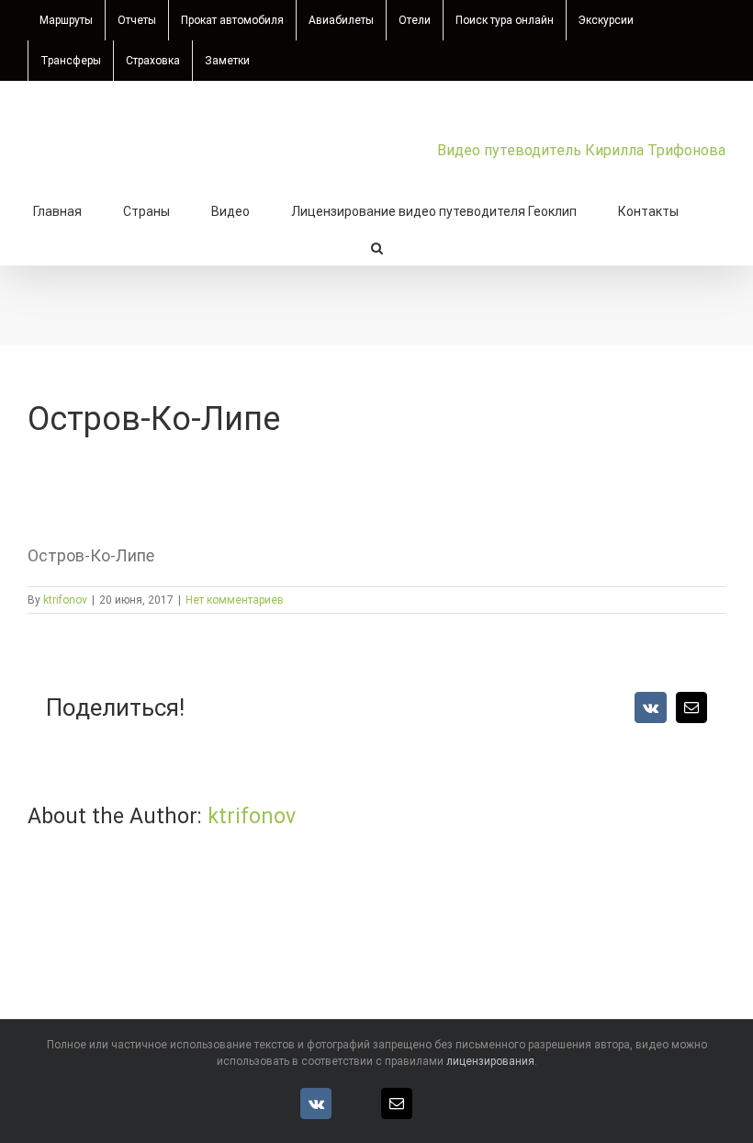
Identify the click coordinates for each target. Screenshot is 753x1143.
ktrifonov (65, 600)
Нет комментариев (234, 600)
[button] (377, 246)
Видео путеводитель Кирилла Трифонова (581, 150)
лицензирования (490, 1061)
